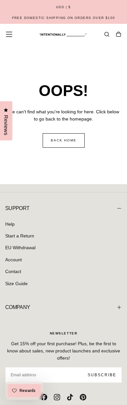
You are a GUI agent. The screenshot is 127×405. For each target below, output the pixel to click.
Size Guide (16, 283)
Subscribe (102, 375)
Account (13, 259)
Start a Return (19, 235)
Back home (64, 140)
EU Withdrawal (20, 247)
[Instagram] (57, 397)
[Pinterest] (83, 397)
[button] (63, 7)
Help (10, 224)
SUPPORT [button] (17, 208)
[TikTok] (70, 397)
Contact (13, 271)
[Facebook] (44, 397)
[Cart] (118, 35)
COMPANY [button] (17, 307)
